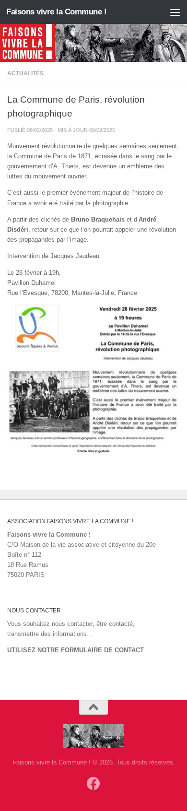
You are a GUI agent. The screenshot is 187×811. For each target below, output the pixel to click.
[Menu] (175, 12)
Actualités (25, 73)
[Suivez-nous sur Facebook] (93, 783)
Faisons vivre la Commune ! (56, 11)
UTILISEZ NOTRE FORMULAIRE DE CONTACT (75, 650)
